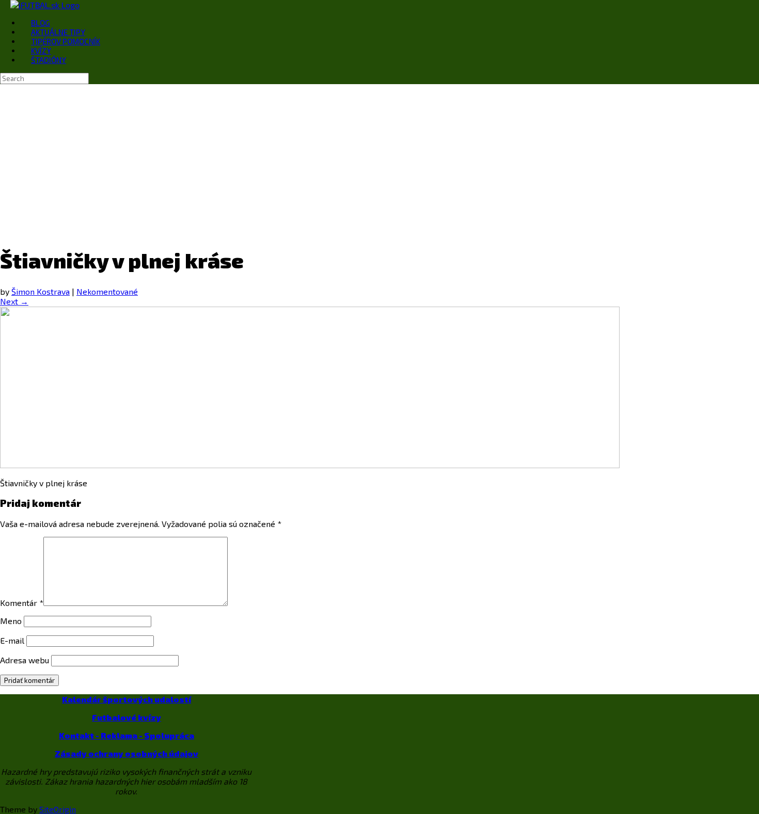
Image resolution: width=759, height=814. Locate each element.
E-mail (12, 640)
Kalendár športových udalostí (126, 699)
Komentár (21, 603)
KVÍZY (41, 50)
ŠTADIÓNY (48, 60)
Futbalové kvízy (126, 717)
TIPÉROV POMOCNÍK (65, 41)
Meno (11, 621)
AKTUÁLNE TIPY (58, 32)
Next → (14, 301)
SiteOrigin (57, 809)
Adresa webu (24, 660)
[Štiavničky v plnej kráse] (310, 465)
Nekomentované (107, 291)
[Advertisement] (379, 161)
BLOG (40, 22)
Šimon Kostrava (40, 291)
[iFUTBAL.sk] (45, 5)
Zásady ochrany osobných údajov (126, 753)
